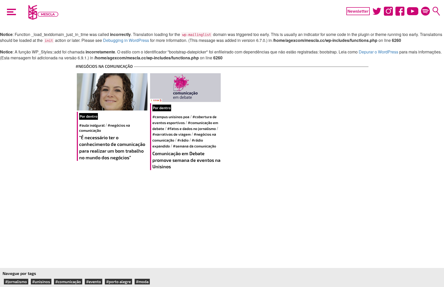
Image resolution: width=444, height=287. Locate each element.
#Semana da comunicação (194, 146)
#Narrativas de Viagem (171, 134)
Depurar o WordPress (378, 52)
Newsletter (358, 10)
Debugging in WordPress (126, 40)
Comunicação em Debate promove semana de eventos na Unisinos (186, 160)
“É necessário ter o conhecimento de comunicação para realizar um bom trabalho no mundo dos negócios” (112, 147)
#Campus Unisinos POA (170, 117)
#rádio (183, 140)
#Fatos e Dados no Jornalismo (191, 128)
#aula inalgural (92, 125)
